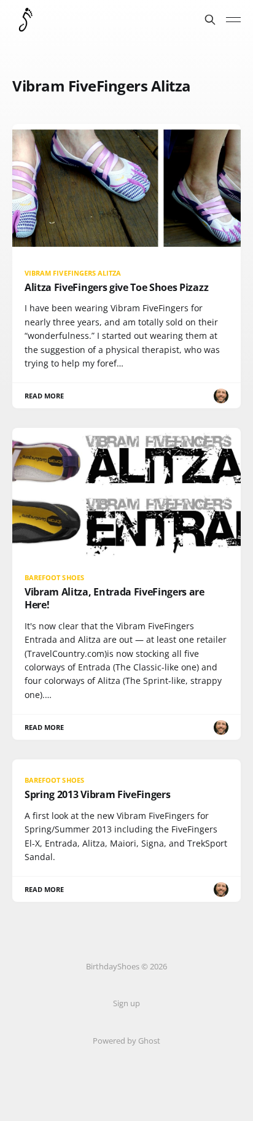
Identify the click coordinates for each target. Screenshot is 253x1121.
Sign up (126, 1003)
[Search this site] (210, 19)
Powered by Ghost (126, 1040)
